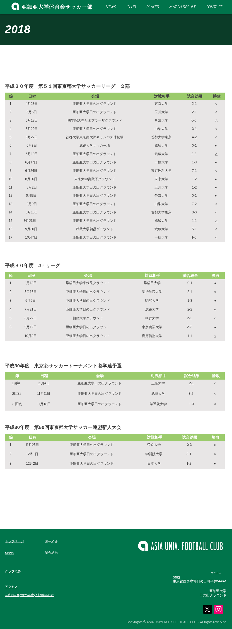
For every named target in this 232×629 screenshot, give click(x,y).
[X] (207, 609)
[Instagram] (218, 609)
